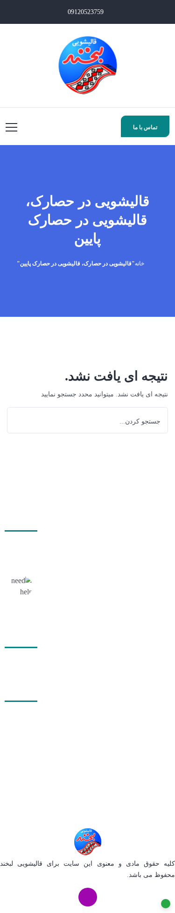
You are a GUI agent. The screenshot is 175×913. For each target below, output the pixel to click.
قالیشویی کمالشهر (127, 661)
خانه (139, 263)
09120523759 (86, 11)
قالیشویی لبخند (21, 863)
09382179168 (130, 767)
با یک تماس (153, 596)
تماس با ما (145, 127)
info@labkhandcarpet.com (90, 782)
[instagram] (87, 897)
